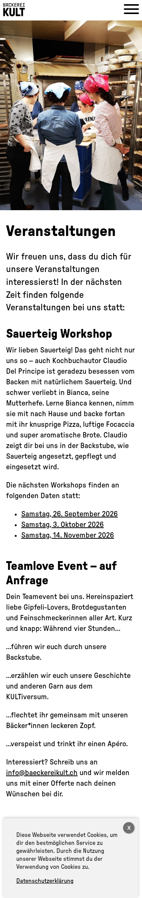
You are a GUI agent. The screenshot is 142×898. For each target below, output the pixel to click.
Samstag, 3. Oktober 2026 (62, 524)
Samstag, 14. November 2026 (67, 535)
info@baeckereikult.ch (42, 773)
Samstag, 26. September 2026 (69, 514)
